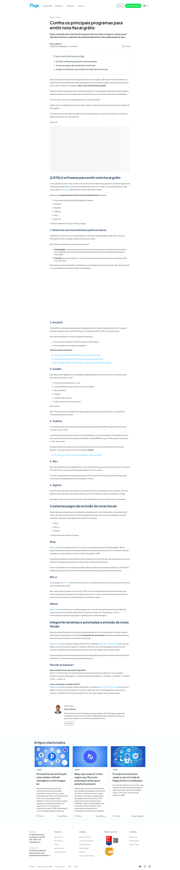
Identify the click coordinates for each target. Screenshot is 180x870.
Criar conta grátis (133, 6)
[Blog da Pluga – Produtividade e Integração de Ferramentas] (34, 5)
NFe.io (65, 583)
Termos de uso (60, 866)
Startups (82, 852)
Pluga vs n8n (133, 837)
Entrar (120, 6)
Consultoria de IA (60, 852)
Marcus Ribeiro (56, 44)
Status (76, 866)
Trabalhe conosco (85, 837)
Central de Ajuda (84, 844)
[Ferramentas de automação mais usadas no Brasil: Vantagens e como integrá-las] (52, 756)
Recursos (70, 6)
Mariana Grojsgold (137, 816)
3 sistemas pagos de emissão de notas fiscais (75, 65)
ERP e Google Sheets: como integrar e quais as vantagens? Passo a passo (82, 363)
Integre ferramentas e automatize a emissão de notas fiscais (82, 69)
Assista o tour (58, 837)
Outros (58, 17)
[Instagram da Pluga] (145, 866)
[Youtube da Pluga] (140, 866)
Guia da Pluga (83, 848)
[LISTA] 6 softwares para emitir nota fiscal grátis (76, 61)
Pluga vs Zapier (134, 841)
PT (147, 6)
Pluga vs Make (134, 844)
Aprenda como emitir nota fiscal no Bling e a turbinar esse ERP (78, 455)
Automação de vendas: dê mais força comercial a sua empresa (78, 359)
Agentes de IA (59, 848)
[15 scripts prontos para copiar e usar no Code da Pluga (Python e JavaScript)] (128, 756)
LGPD (69, 866)
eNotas (56, 609)
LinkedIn (69, 723)
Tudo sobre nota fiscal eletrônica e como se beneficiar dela (77, 355)
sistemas (65, 189)
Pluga (57, 644)
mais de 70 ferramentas (108, 644)
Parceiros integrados (86, 841)
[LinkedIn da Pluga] (150, 866)
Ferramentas (47, 6)
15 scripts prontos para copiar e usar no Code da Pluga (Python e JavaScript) (127, 777)
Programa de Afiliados (86, 856)
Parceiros (58, 6)
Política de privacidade (44, 866)
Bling (54, 547)
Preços (81, 6)
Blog (52, 17)
